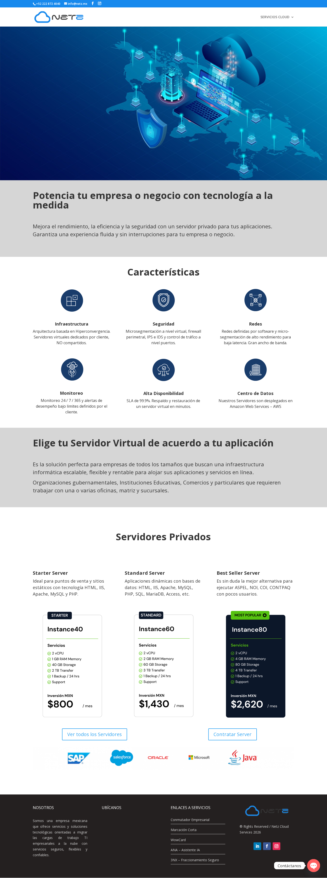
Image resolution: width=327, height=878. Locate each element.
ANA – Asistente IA (185, 850)
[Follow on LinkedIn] (257, 846)
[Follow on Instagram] (276, 846)
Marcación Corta (184, 829)
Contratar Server (233, 734)
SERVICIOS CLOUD (274, 17)
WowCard (178, 840)
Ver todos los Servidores (94, 734)
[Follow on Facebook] (267, 846)
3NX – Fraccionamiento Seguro (195, 860)
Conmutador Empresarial (190, 819)
